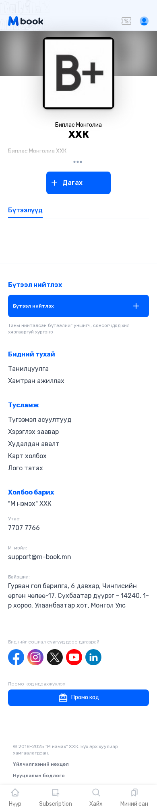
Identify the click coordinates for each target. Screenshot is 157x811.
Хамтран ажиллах (36, 381)
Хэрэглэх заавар (33, 432)
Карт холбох (27, 456)
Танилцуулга (28, 369)
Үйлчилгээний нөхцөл (41, 764)
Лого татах (25, 468)
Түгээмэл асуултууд (40, 419)
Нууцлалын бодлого (39, 775)
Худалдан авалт (34, 444)
